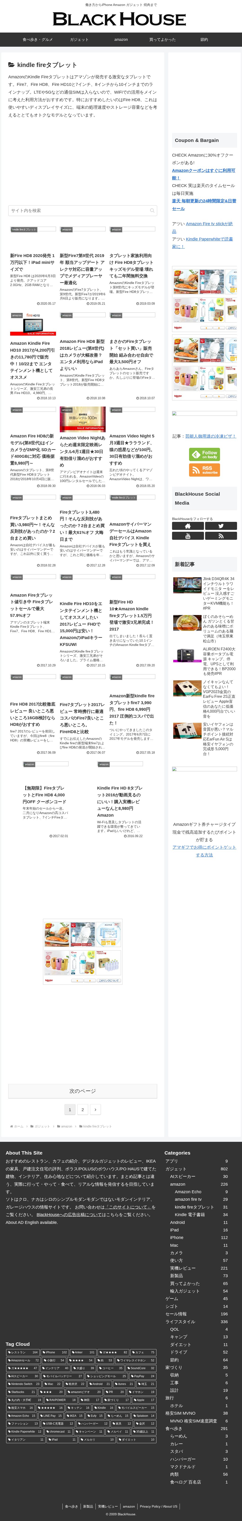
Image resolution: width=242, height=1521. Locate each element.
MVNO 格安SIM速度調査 (199, 1421)
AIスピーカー (199, 1176)
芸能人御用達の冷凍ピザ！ (210, 436)
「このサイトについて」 (128, 1207)
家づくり (196, 1367)
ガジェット (196, 1169)
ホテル (199, 1405)
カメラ (199, 1253)
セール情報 (196, 1314)
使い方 (199, 1260)
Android (199, 1222)
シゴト (196, 1306)
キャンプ (199, 1336)
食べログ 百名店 (199, 1482)
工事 (199, 1382)
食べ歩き (196, 1428)
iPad (199, 1230)
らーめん (199, 1436)
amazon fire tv (201, 1199)
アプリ (196, 1161)
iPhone (199, 1237)
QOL (199, 1329)
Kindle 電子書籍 (201, 1214)
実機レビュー (199, 1268)
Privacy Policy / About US (158, 1506)
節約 (199, 1360)
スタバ (199, 1451)
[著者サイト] (188, 526)
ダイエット (199, 1344)
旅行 (196, 1398)
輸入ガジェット (199, 1291)
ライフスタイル (196, 1321)
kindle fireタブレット (201, 1207)
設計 (199, 1390)
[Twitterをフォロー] (221, 526)
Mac (199, 1245)
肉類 (199, 1474)
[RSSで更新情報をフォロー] (221, 536)
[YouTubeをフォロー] (188, 536)
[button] (152, 210)
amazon (199, 1184)
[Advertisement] (82, 165)
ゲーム (196, 1298)
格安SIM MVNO (196, 1413)
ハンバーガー (199, 1459)
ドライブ (199, 1352)
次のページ (82, 1091)
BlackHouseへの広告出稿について (69, 1214)
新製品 (199, 1275)
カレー (199, 1444)
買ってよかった (199, 1283)
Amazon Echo (201, 1191)
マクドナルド (199, 1466)
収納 (199, 1375)
